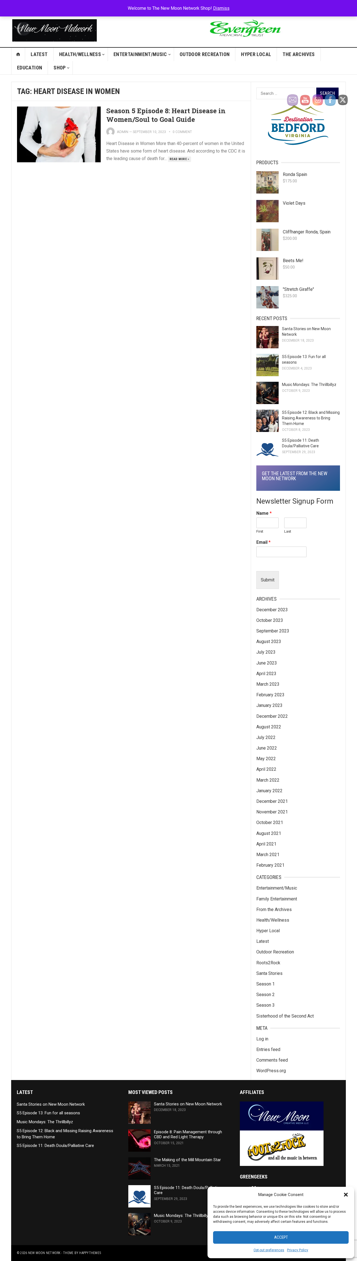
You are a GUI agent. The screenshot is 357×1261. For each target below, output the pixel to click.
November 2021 (272, 812)
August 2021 (268, 833)
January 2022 (269, 790)
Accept (281, 1237)
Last (287, 531)
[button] (346, 1194)
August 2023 (268, 641)
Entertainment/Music (140, 54)
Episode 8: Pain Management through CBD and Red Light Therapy (188, 1134)
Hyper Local (256, 54)
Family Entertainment (276, 899)
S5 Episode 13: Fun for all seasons (48, 1112)
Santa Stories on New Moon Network (51, 1104)
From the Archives (274, 909)
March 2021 (267, 854)
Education (29, 68)
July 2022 (266, 737)
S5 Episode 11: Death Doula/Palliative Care (55, 1145)
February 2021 (270, 865)
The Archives (299, 54)
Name (264, 513)
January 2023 (269, 705)
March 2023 (267, 684)
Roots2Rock (268, 962)
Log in (262, 1039)
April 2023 (266, 673)
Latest (39, 54)
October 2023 (269, 620)
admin (122, 132)
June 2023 (266, 663)
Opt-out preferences (269, 1250)
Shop (60, 68)
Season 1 (265, 984)
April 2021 (266, 844)
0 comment (182, 132)
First (259, 531)
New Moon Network (44, 1253)
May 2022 (266, 758)
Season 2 (265, 994)
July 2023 (266, 652)
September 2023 (272, 631)
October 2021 (269, 822)
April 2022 (266, 769)
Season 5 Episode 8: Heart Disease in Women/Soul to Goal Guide (166, 115)
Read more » (179, 159)
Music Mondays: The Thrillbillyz (309, 384)
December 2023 (272, 609)
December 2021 (272, 801)
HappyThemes (90, 1253)
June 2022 (266, 748)
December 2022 (272, 716)
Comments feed (272, 1060)
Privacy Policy (297, 1250)
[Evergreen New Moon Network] (244, 41)
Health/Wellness (80, 54)
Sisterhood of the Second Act (285, 1016)
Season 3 (265, 1005)
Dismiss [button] (221, 8)
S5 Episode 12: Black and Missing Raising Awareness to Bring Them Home (311, 418)
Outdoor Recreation (205, 54)
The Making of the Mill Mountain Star (187, 1159)
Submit (267, 580)
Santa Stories (269, 973)
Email (263, 542)
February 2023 (270, 694)
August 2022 (268, 726)
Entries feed (268, 1049)
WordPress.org (271, 1070)
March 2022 (267, 780)
